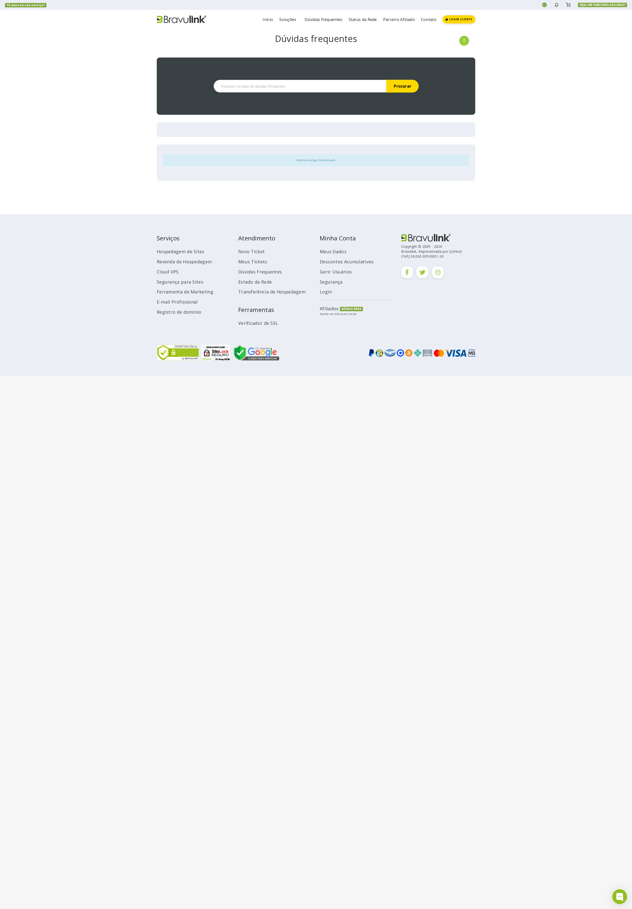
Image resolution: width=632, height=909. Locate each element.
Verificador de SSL (258, 323)
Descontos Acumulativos (347, 262)
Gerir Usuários (336, 272)
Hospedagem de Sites (180, 251)
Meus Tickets (252, 262)
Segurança (331, 282)
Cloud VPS (168, 272)
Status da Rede (363, 19)
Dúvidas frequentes (323, 19)
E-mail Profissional (177, 302)
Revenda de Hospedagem (184, 262)
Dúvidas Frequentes (260, 272)
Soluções (288, 19)
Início (268, 19)
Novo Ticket (251, 251)
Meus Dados (333, 251)
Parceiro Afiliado (399, 19)
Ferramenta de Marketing (185, 292)
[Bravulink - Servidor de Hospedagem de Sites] (181, 19)
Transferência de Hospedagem (272, 292)
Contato (428, 19)
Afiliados (329, 308)
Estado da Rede (255, 282)
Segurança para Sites (180, 282)
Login (326, 292)
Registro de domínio (179, 312)
